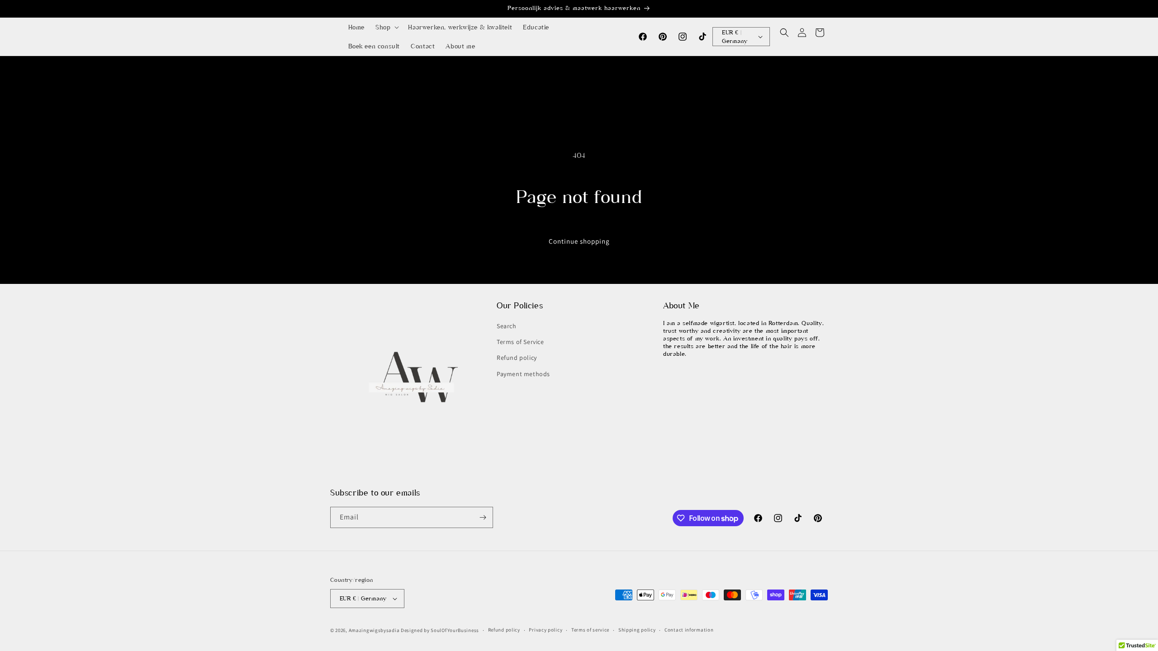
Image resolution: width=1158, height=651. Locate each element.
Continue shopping (579, 241)
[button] (386, 27)
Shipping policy (637, 630)
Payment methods (523, 374)
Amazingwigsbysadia (374, 630)
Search (507, 326)
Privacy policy (545, 630)
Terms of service (590, 630)
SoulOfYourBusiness (455, 630)
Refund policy (517, 358)
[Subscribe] (483, 517)
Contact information (688, 630)
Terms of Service (520, 342)
